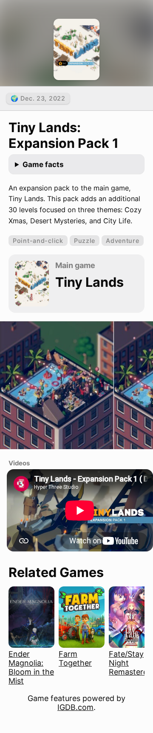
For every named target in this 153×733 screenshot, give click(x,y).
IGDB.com (75, 707)
